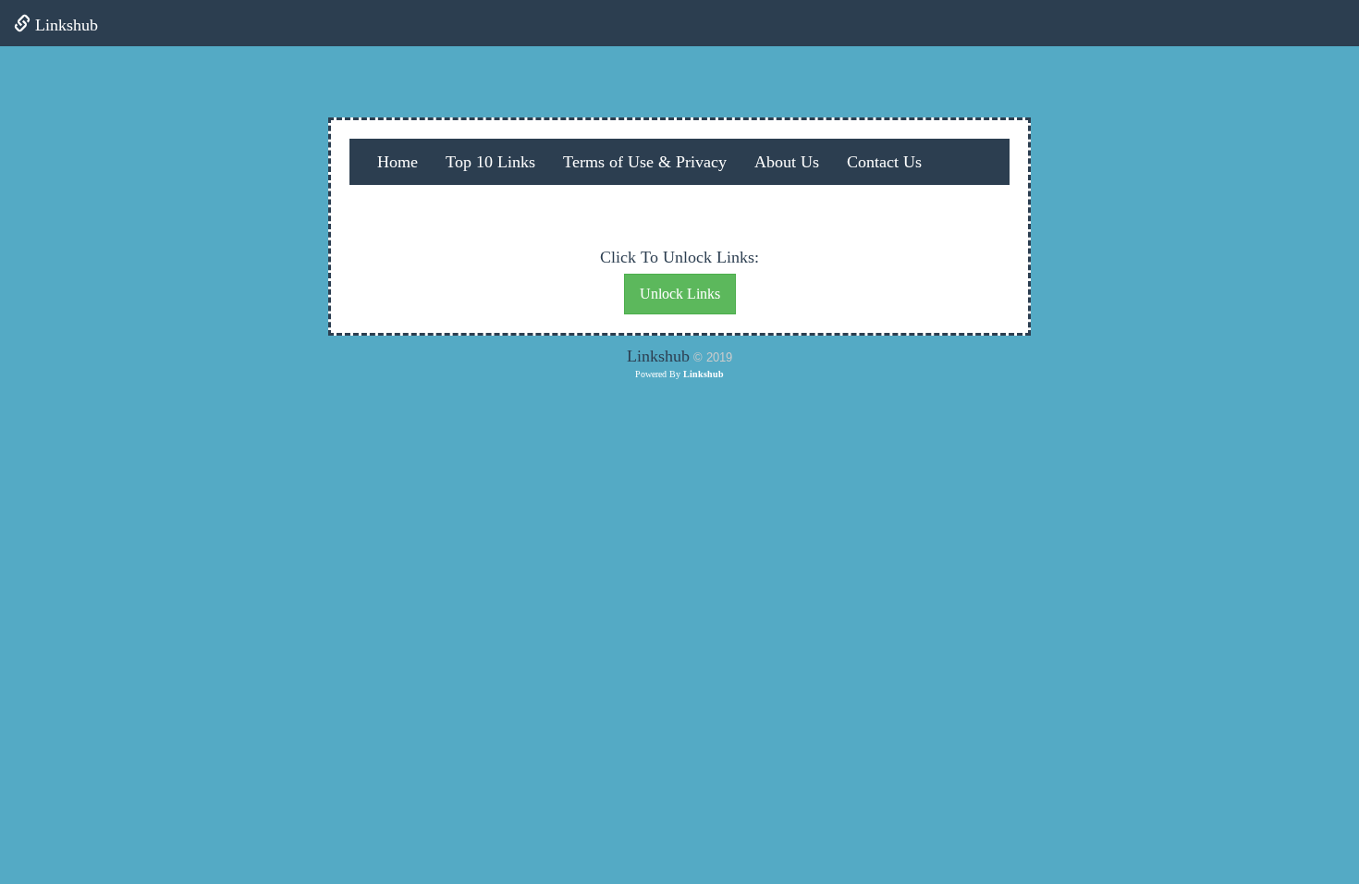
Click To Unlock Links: (679, 257)
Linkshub (64, 25)
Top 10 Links (490, 162)
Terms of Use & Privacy (645, 162)
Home (397, 162)
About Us (786, 162)
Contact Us (884, 162)
